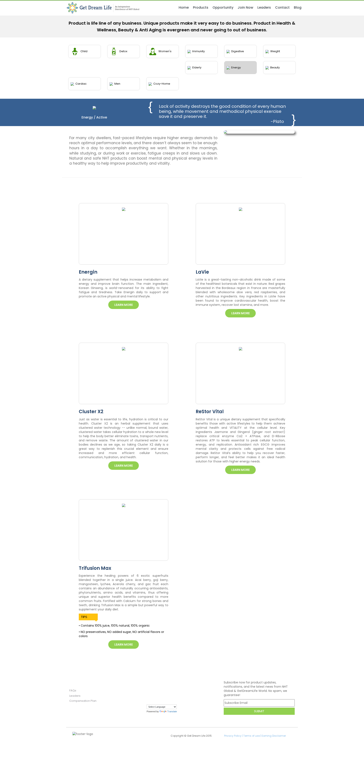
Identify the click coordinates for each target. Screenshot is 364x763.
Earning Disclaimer (274, 736)
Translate (172, 711)
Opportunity (223, 7)
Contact (282, 7)
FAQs (72, 690)
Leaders (264, 7)
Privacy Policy (232, 736)
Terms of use (251, 736)
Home (184, 7)
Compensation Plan (82, 701)
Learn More (123, 305)
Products (200, 7)
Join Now (245, 7)
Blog (297, 7)
